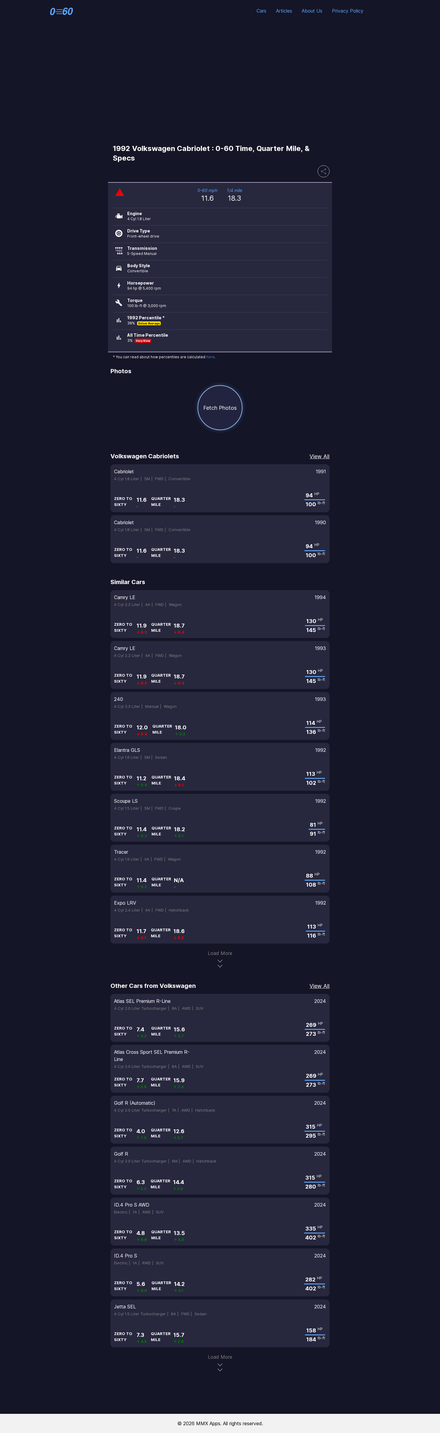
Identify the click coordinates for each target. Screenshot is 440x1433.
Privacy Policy (347, 11)
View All (319, 456)
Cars (261, 11)
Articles (284, 11)
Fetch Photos (220, 408)
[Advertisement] (220, 82)
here (210, 357)
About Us (312, 11)
